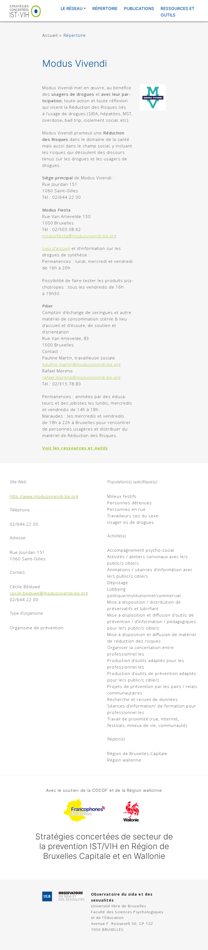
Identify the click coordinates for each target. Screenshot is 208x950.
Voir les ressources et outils (75, 448)
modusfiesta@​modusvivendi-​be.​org (79, 236)
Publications (139, 8)
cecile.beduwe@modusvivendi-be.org (49, 593)
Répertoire (105, 8)
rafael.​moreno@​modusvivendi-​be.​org (81, 377)
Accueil (50, 35)
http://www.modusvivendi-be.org (44, 496)
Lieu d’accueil (56, 248)
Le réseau (72, 8)
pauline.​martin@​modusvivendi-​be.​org (81, 364)
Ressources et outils (177, 12)
